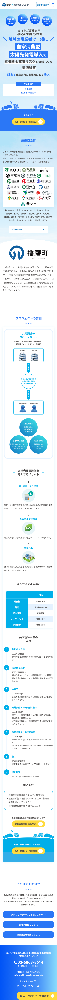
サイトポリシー (26, 981)
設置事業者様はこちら (27, 934)
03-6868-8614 (30, 962)
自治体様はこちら (27, 924)
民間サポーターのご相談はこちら (27, 914)
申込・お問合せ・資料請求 (34, 996)
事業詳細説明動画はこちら (25, 824)
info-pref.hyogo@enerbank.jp (28, 975)
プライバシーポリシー (26, 986)
